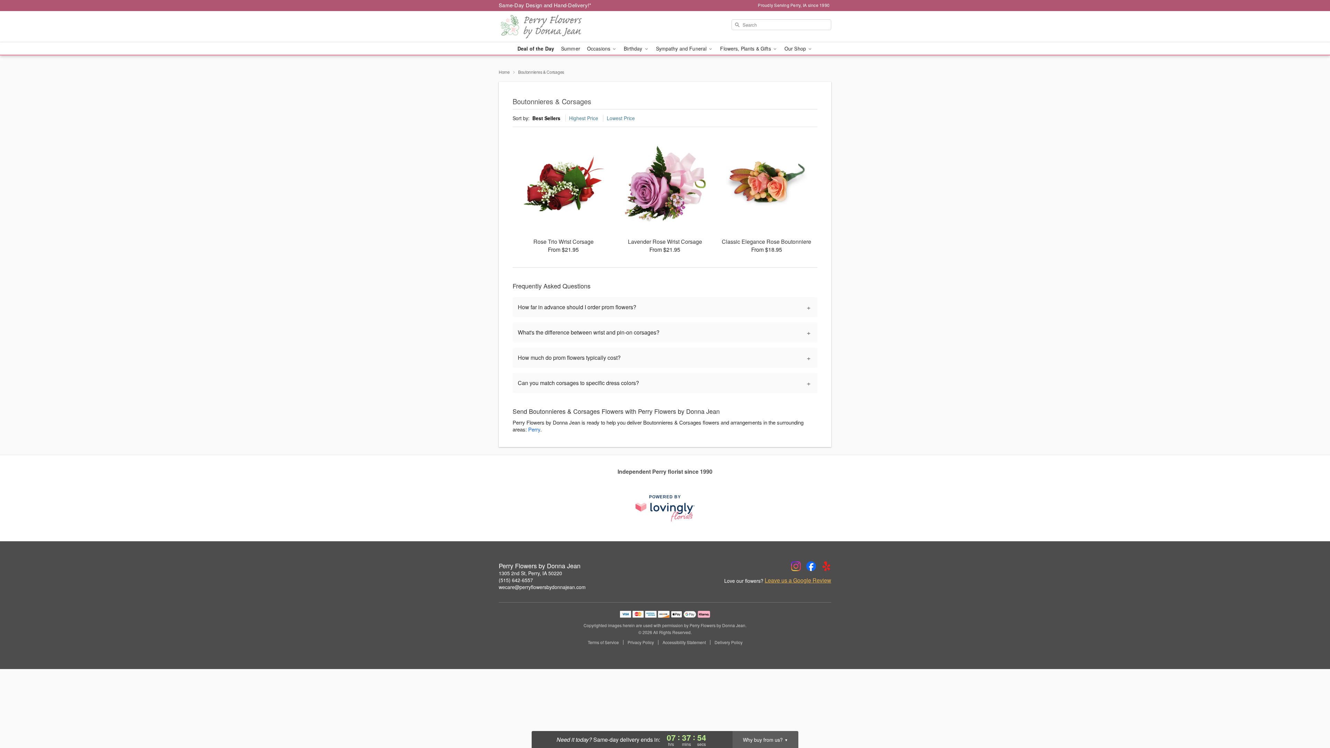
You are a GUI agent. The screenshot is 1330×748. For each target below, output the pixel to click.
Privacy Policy (641, 642)
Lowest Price (621, 118)
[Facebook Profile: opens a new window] (811, 566)
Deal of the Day (535, 48)
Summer (570, 48)
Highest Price (583, 118)
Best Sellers (546, 118)
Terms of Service (603, 642)
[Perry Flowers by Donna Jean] (548, 26)
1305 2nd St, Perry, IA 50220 (530, 573)
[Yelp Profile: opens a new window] (826, 566)
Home (504, 72)
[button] (1312, 718)
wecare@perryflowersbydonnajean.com (542, 587)
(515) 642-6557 (516, 580)
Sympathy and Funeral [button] (682, 48)
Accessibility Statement (684, 642)
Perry (534, 429)
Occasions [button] (599, 48)
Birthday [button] (634, 48)
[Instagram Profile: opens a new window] (796, 566)
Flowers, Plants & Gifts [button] (746, 48)
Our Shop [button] (795, 48)
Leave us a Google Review (798, 580)
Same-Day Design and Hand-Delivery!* (545, 5)
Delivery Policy (729, 642)
